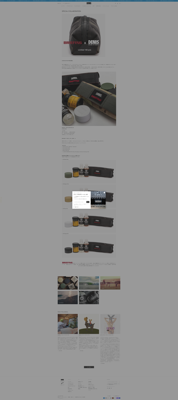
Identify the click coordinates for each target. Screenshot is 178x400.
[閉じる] (104, 193)
